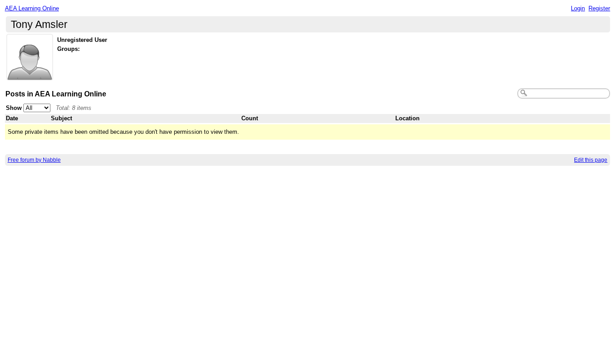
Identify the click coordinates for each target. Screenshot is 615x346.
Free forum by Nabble (34, 160)
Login (578, 8)
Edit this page (590, 160)
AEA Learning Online (32, 8)
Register (599, 8)
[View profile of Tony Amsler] (29, 75)
